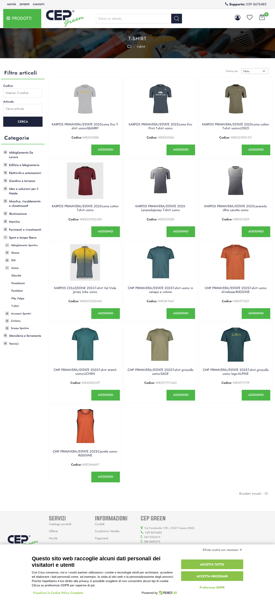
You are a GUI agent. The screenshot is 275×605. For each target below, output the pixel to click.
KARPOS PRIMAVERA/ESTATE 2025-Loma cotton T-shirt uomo (85, 208)
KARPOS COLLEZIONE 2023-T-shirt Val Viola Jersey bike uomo (85, 290)
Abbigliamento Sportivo (24, 245)
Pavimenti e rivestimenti (25, 229)
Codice (8, 86)
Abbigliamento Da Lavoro (21, 154)
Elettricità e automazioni (25, 173)
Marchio (14, 221)
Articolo (8, 101)
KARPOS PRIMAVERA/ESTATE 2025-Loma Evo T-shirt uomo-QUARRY (85, 126)
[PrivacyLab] (167, 593)
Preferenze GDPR (212, 587)
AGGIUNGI (105, 149)
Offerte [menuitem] (24, 4)
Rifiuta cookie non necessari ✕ (222, 550)
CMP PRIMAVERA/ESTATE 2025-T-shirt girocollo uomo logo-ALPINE (236, 372)
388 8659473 (152, 541)
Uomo (129, 46)
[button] (176, 18)
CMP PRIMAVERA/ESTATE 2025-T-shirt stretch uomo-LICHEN (85, 372)
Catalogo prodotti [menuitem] (60, 524)
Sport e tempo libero (23, 237)
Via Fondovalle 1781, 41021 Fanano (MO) (169, 528)
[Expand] (5, 152)
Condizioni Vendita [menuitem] (107, 531)
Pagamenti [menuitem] (101, 538)
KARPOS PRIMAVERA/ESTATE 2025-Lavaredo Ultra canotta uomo (235, 208)
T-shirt (141, 46)
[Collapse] (5, 237)
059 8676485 (256, 4)
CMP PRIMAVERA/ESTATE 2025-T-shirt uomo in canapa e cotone (160, 290)
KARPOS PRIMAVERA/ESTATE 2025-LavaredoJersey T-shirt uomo (160, 208)
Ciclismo (16, 321)
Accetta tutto (212, 564)
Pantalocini (18, 283)
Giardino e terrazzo (22, 181)
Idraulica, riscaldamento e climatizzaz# (25, 203)
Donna (15, 253)
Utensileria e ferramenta (25, 336)
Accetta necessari (212, 576)
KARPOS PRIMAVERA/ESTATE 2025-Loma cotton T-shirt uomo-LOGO (235, 126)
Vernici (14, 343)
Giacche (16, 275)
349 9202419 (152, 537)
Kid (13, 260)
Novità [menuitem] (11, 4)
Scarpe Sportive (20, 328)
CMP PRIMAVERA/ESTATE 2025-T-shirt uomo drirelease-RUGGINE (235, 290)
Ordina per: (232, 71)
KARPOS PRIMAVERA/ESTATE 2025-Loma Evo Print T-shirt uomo (160, 126)
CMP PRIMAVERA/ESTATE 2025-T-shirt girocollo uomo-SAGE (160, 372)
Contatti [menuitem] (38, 4)
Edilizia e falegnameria (24, 165)
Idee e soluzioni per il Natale (23, 191)
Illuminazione (18, 214)
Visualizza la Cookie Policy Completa (58, 593)
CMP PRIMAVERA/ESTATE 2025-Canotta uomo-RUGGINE (85, 454)
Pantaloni (17, 291)
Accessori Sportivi (21, 313)
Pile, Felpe (17, 298)
